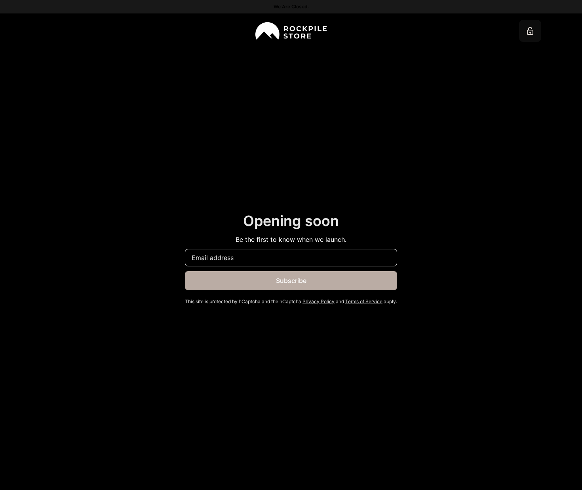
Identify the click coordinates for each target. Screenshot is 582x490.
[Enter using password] (530, 30)
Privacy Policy (318, 301)
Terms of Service (363, 301)
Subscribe (291, 281)
